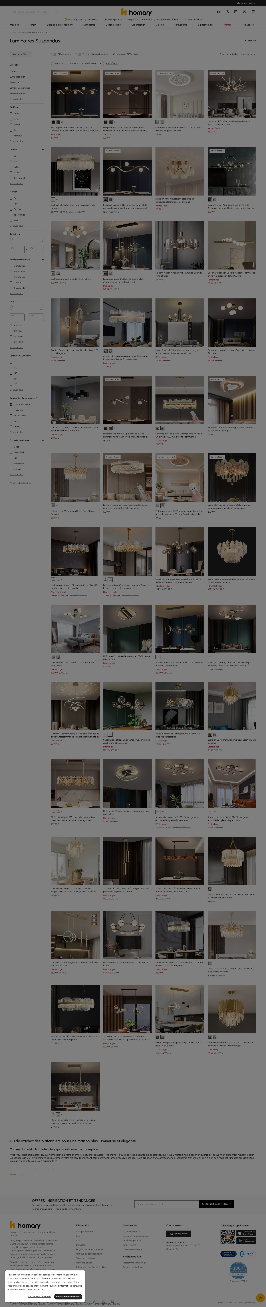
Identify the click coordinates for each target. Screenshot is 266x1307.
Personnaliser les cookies (39, 1296)
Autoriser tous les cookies (68, 1296)
